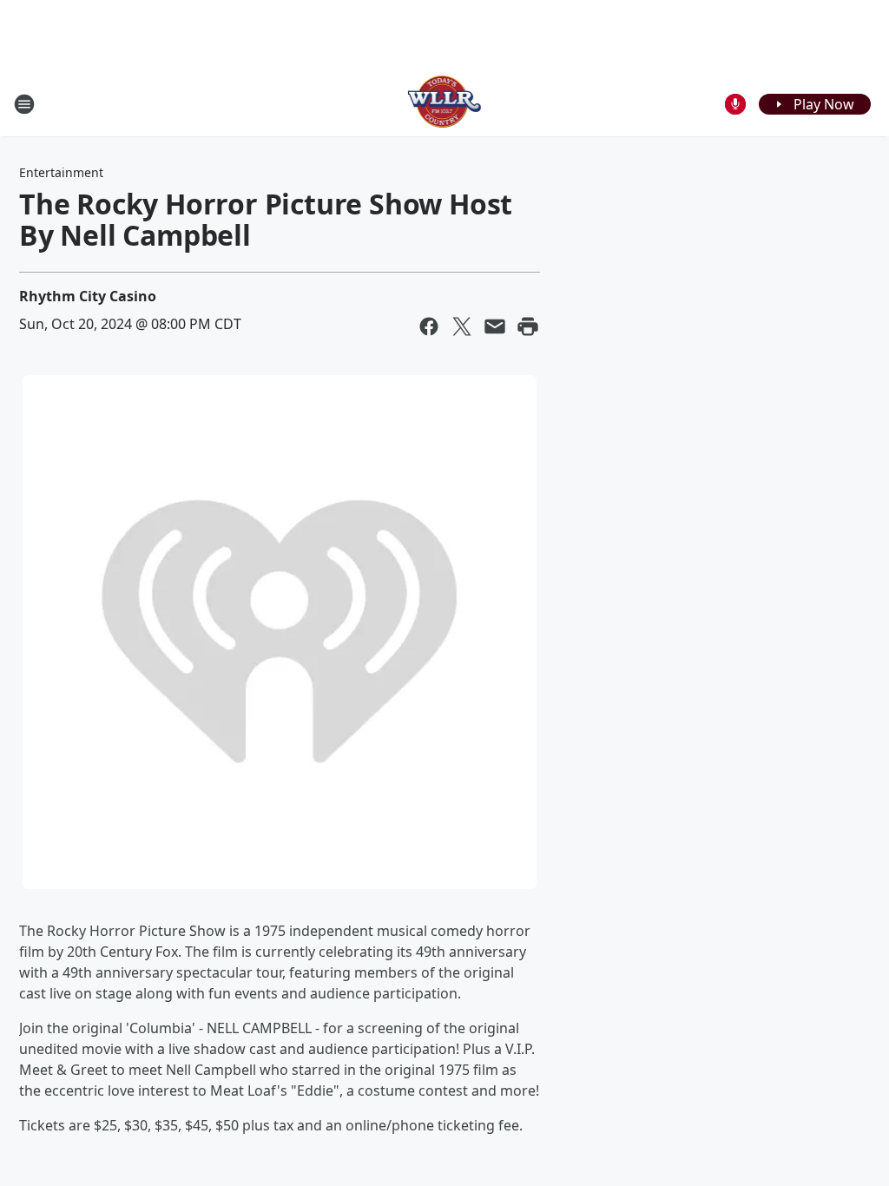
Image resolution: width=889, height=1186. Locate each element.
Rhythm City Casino (87, 296)
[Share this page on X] (462, 326)
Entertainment (61, 172)
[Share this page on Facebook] (429, 326)
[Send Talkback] (735, 104)
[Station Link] (445, 104)
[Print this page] (528, 326)
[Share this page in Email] (495, 326)
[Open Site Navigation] (24, 104)
